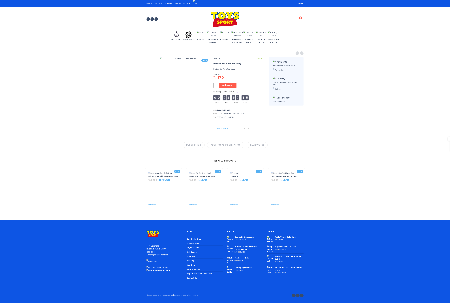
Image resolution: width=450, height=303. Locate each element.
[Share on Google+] (261, 128)
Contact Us (192, 278)
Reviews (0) (257, 145)
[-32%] (200, 173)
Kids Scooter (192, 252)
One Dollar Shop (154, 3)
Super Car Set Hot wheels (202, 176)
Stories (168, 3)
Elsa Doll (234, 176)
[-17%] (160, 173)
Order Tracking (182, 3)
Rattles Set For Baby (225, 117)
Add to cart (228, 85)
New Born (191, 265)
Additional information (226, 145)
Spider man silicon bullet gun (163, 176)
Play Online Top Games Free (199, 274)
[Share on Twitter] (254, 128)
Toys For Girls (193, 248)
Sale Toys (217, 58)
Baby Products (193, 269)
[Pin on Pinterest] (258, 128)
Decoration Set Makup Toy (284, 176)
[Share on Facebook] (251, 128)
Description (193, 145)
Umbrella (191, 256)
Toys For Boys (193, 243)
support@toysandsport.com (157, 254)
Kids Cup (191, 261)
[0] (298, 19)
